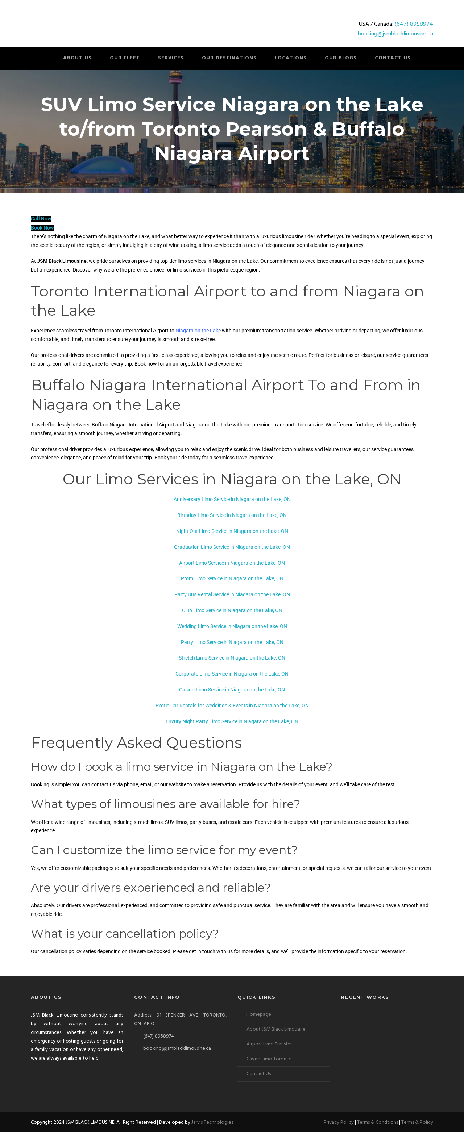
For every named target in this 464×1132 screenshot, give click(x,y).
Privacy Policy (339, 1122)
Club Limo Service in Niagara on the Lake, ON (232, 610)
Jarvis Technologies (212, 1122)
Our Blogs (341, 58)
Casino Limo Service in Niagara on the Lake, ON (232, 690)
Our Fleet (125, 58)
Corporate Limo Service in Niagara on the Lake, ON (232, 674)
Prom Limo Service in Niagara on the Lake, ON (232, 578)
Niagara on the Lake (198, 330)
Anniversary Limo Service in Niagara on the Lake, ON (232, 499)
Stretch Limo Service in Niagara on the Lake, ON (232, 658)
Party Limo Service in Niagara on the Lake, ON (232, 642)
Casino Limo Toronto (269, 1059)
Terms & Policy (417, 1122)
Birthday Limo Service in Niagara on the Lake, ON (232, 515)
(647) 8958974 (414, 24)
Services (171, 58)
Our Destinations (229, 58)
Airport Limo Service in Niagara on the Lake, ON (232, 563)
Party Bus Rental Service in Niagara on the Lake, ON (232, 594)
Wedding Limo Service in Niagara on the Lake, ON (232, 626)
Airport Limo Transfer (269, 1044)
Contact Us (393, 58)
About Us (77, 58)
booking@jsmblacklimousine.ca (395, 34)
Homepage (258, 1014)
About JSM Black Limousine (276, 1029)
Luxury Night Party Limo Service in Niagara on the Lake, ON (232, 721)
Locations (291, 58)
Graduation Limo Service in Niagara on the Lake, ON (232, 547)
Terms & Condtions (377, 1122)
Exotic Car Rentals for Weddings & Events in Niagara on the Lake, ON (232, 705)
